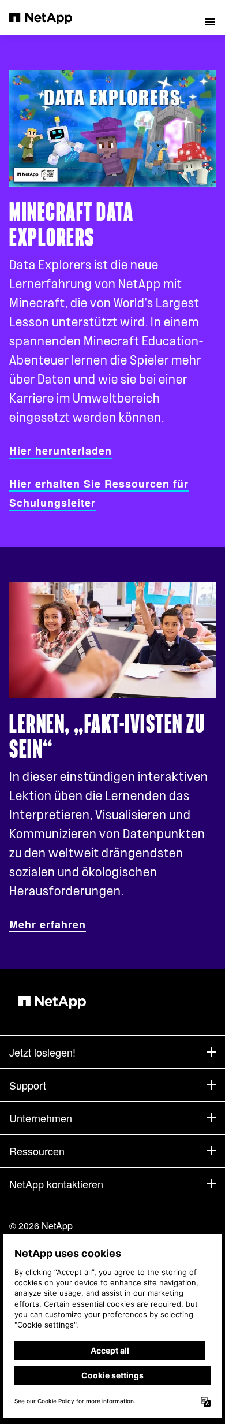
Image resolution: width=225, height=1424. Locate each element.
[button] (210, 17)
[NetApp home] (48, 17)
